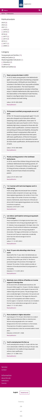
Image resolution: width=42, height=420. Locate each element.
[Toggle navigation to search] (39, 10)
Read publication (11, 104)
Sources (3, 383)
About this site (6, 378)
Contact (3, 370)
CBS (21, 406)
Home (3, 13)
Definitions (5, 381)
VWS (21, 416)
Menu (6, 10)
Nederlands (24, 392)
